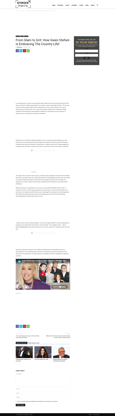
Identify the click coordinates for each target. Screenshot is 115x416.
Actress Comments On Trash (41, 359)
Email (86, 53)
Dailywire (18, 293)
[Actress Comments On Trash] (42, 352)
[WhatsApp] (28, 50)
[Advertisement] (43, 24)
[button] (97, 5)
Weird (92, 5)
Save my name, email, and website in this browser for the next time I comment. (37, 401)
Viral (87, 5)
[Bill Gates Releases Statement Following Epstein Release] (61, 352)
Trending (26, 36)
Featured (60, 5)
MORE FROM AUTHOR (33, 343)
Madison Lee (20, 47)
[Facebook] (17, 50)
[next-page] (19, 364)
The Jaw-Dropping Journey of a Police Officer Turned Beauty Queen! (27, 336)
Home (53, 5)
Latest (67, 5)
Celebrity (74, 5)
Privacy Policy (96, 414)
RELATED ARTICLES (21, 343)
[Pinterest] (24, 50)
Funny (81, 5)
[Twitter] (20, 50)
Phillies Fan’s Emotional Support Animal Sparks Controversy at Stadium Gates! (58, 336)
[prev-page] (17, 364)
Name (86, 49)
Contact (90, 414)
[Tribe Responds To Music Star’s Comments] (24, 352)
